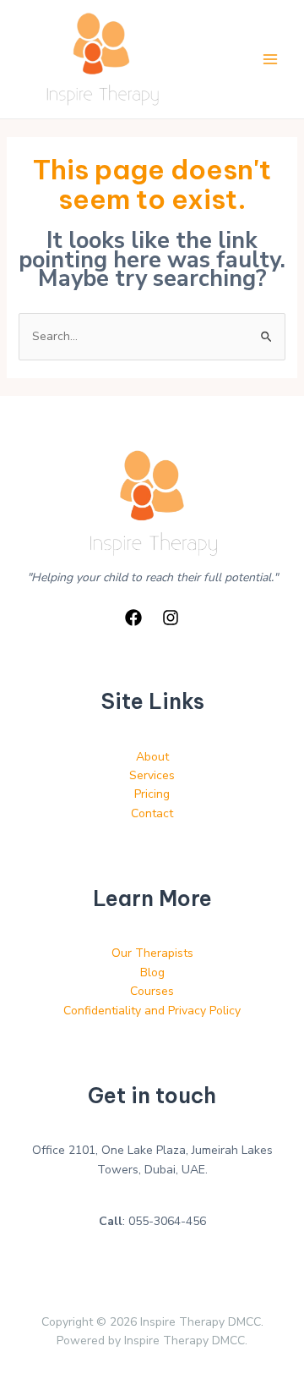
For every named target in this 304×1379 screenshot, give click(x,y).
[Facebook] (133, 617)
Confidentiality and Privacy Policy (152, 1011)
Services (152, 775)
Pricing (152, 794)
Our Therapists (152, 953)
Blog (152, 972)
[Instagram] (170, 617)
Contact (152, 813)
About (152, 757)
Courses (152, 991)
